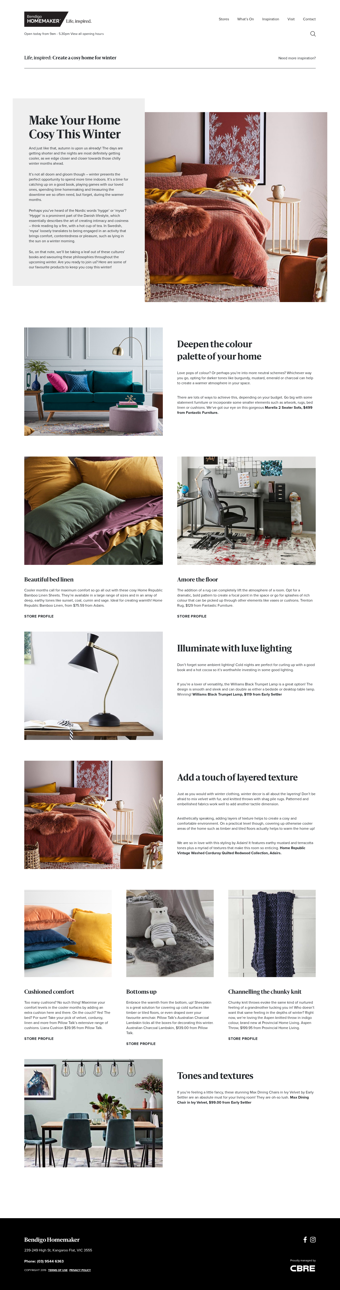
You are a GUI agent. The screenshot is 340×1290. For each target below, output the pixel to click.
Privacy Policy (80, 1270)
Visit (291, 19)
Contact (309, 19)
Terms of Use (58, 1270)
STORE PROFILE (38, 616)
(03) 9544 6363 (50, 1261)
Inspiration (270, 19)
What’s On (245, 19)
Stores (224, 19)
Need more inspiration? (297, 58)
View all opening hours (87, 33)
